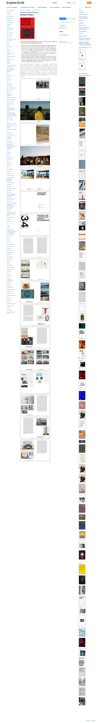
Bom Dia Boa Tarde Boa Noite (11, 39)
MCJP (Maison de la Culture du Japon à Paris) (11, 214)
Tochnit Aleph (10, 287)
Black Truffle (9, 34)
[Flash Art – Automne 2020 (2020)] (82, 205)
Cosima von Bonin (25, 50)
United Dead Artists (11, 295)
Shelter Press (10, 265)
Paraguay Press (10, 252)
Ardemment (9, 20)
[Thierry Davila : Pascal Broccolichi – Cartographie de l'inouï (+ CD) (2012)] (82, 632)
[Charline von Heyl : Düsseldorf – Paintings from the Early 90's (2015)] (82, 325)
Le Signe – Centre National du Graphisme (10, 179)
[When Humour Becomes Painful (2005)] (82, 554)
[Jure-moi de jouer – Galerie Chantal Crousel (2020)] (82, 174)
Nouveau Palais (10, 244)
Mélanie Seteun (10, 217)
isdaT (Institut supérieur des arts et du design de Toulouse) (11, 146)
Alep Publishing (10, 16)
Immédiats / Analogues (9, 137)
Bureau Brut (9, 46)
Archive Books (10, 18)
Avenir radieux (10, 28)
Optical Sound (10, 246)
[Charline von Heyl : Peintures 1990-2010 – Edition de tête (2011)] (82, 414)
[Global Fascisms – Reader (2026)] (82, 81)
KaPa (8, 161)
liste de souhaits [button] (71, 18)
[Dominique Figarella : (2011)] (82, 405)
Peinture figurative (83, 36)
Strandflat (9, 271)
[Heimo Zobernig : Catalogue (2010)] (82, 661)
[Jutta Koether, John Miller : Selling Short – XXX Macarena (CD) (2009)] (82, 516)
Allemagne (81, 12)
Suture (8, 277)
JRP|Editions (9, 159)
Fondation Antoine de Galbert (11, 126)
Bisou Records (10, 32)
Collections (81, 22)
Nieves (8, 242)
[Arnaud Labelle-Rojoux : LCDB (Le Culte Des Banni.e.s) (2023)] (82, 122)
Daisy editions (10, 75)
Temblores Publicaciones (10, 280)
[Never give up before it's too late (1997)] (82, 55)
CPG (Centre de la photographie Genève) (11, 70)
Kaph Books (9, 163)
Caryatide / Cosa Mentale (10, 53)
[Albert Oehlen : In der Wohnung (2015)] (82, 307)
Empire (8, 106)
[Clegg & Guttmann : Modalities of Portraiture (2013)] (82, 364)
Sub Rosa (9, 273)
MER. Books (9, 221)
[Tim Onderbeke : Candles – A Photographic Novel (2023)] (82, 133)
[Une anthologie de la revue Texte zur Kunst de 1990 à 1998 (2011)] (82, 424)
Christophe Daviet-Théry (11, 57)
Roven (8, 263)
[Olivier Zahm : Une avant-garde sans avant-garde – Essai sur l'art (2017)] (82, 276)
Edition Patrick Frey (11, 88)
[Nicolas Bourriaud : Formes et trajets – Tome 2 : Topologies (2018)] (82, 256)
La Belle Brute (10, 173)
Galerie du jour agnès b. (12, 130)
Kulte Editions (10, 169)
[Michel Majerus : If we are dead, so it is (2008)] (82, 671)
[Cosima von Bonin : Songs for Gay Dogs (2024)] (82, 101)
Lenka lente (9, 184)
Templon (9, 283)
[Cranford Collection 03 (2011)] (82, 448)
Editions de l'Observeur (9, 95)
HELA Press (9, 132)
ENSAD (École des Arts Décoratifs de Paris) (11, 109)
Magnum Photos (11, 199)
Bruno (8, 44)
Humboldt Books (11, 134)
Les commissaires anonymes (11, 189)
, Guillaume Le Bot (65, 42)
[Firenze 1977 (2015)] (82, 334)
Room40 (9, 261)
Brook (8, 42)
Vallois (8, 297)
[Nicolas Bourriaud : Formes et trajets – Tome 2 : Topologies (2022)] (82, 144)
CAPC (8, 48)
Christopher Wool (46, 50)
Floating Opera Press (11, 123)
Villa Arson (9, 299)
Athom (8, 26)
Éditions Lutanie (10, 101)
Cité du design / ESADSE (10, 60)
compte (88, 7)
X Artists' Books (10, 305)
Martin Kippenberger (29, 12)
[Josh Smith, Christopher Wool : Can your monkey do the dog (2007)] (82, 691)
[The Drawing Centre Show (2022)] (82, 154)
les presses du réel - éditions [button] (27, 7)
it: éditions (9, 152)
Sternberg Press (10, 269)
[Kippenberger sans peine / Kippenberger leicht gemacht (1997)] (82, 65)
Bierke (8, 30)
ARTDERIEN (9, 24)
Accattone (9, 12)
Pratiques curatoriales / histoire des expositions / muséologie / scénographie (85, 43)
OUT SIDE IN (9, 248)
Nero (8, 240)
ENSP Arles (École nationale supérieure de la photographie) (11, 114)
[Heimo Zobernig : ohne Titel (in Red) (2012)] (82, 642)
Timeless (9, 285)
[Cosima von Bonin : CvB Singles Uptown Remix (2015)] (82, 317)
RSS (90, 2)
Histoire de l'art (82, 25)
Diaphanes (9, 79)
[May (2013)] (82, 354)
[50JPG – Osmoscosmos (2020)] (82, 225)
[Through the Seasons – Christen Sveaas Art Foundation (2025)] (82, 91)
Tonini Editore (10, 291)
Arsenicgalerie (10, 22)
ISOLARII (8, 150)
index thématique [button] (66, 7)
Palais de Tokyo (10, 250)
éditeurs (22, 10)
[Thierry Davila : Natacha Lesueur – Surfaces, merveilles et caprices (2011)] (82, 652)
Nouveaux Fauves (83, 31)
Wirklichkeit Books (11, 303)
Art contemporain (83, 14)
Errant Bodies (10, 119)
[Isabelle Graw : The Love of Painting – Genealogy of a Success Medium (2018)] (82, 245)
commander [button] (63, 18)
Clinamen (9, 63)
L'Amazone (9, 171)
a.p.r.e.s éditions (10, 10)
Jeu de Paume (10, 156)
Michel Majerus (41, 52)
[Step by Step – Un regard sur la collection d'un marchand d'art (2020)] (82, 215)
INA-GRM (8, 140)
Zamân (8, 307)
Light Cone (9, 192)
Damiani (8, 77)
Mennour (9, 219)
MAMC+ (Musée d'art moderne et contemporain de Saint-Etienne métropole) (12, 205)
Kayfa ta (9, 165)
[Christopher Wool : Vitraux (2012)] (82, 620)
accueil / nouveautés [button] (12, 7)
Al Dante (8, 14)
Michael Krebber (49, 52)
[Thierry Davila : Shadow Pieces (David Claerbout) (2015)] (82, 610)
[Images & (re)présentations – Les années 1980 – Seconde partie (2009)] (82, 498)
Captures (9, 50)
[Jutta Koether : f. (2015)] (82, 296)
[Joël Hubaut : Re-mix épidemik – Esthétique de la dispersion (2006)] (82, 544)
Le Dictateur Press (11, 175)
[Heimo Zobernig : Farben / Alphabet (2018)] (82, 600)
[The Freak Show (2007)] (82, 534)
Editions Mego (10, 103)
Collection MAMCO (36, 10)
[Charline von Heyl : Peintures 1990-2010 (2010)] (82, 478)
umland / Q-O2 (10, 293)
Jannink (8, 154)
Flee (7, 121)
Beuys (49, 73)
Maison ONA (9, 201)
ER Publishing (10, 117)
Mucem (8, 227)
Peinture (81, 33)
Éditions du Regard (11, 99)
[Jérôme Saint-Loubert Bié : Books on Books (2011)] (82, 458)
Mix (7, 223)
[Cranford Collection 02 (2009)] (82, 508)
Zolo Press (9, 310)
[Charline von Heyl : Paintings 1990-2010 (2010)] (82, 468)
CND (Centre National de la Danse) (11, 66)
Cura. (8, 73)
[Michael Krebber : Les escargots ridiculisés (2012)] (82, 385)
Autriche (81, 20)
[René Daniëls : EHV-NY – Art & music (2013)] (82, 374)
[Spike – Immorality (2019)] (82, 235)
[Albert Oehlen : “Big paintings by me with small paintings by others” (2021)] (82, 164)
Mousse (9, 225)
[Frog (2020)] (82, 195)
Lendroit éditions (10, 182)
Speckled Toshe (10, 267)
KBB (8, 167)
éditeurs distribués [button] (42, 7)
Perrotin (8, 254)
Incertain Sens (10, 142)
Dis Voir (8, 81)
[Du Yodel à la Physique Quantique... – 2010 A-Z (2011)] (82, 434)
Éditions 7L (9, 92)
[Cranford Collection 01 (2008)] (82, 525)
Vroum (8, 301)
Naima (8, 238)
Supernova (9, 275)
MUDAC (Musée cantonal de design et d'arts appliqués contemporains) (12, 232)
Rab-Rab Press (10, 256)
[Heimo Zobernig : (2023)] (82, 579)
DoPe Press (9, 86)
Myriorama (9, 236)
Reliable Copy (10, 258)
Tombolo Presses (11, 289)
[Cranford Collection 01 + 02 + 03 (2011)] (82, 441)
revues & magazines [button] (55, 7)
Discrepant (9, 83)
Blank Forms (9, 37)
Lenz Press (9, 186)
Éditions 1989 (10, 90)
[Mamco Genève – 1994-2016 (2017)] (82, 286)
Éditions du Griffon (11, 97)
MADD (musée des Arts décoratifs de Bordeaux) (11, 195)
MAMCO (8, 210)
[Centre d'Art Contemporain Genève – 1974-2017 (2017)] (82, 266)
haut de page (91, 720)
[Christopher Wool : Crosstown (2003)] (82, 701)
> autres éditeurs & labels (11, 312)
